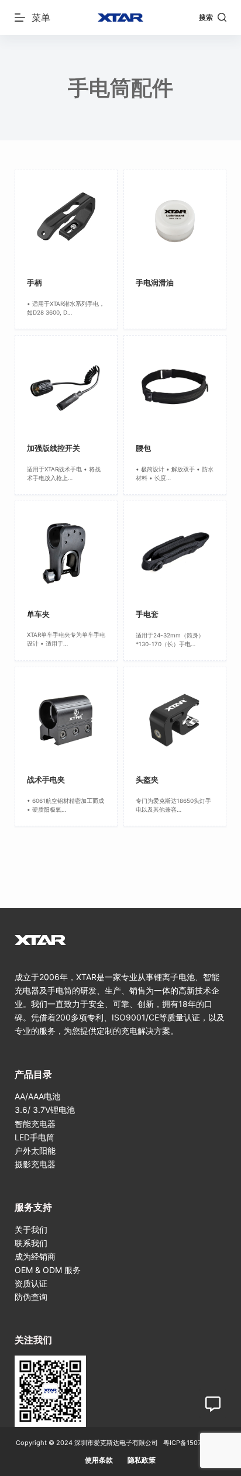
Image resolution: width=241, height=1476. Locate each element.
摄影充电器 (35, 1164)
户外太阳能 (35, 1151)
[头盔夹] (175, 718)
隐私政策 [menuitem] (142, 1460)
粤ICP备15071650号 (193, 1443)
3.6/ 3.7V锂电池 (45, 1110)
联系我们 (31, 1243)
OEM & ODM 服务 (48, 1270)
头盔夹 (147, 779)
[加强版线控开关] (66, 386)
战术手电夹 (46, 779)
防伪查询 (31, 1297)
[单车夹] (66, 552)
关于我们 (31, 1229)
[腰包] (175, 386)
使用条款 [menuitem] (99, 1460)
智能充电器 (35, 1124)
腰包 (143, 448)
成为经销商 (35, 1256)
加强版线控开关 (53, 448)
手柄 (34, 282)
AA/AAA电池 (37, 1096)
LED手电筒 (34, 1137)
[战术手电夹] (66, 718)
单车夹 (38, 614)
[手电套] (175, 552)
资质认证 (31, 1283)
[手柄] (66, 221)
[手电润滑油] (175, 221)
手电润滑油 (155, 282)
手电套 (147, 614)
